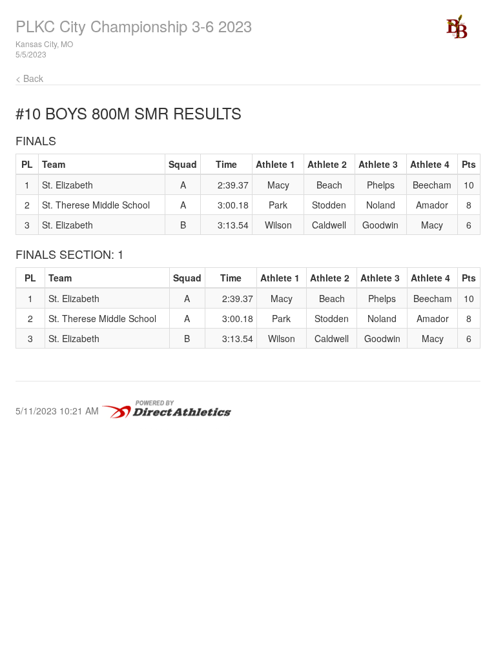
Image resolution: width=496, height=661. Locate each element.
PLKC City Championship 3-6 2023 (134, 25)
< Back (29, 78)
